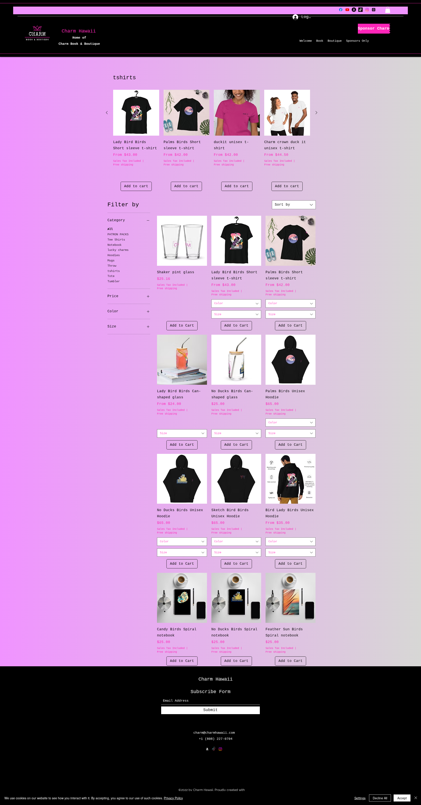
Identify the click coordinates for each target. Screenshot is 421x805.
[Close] (415, 797)
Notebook (114, 245)
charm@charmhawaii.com (214, 733)
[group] (211, 140)
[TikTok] (360, 9)
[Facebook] (341, 9)
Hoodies (113, 255)
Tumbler (113, 281)
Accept (402, 798)
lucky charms (117, 250)
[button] (387, 10)
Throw (111, 266)
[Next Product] (316, 112)
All (110, 229)
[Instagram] (367, 9)
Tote (110, 276)
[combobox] (294, 204)
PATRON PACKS (117, 234)
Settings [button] (360, 798)
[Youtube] (347, 9)
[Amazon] (354, 9)
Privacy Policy (173, 798)
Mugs (110, 260)
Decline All (380, 798)
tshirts (113, 271)
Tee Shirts (116, 239)
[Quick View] (136, 113)
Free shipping (123, 164)
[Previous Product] (106, 112)
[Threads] (373, 9)
